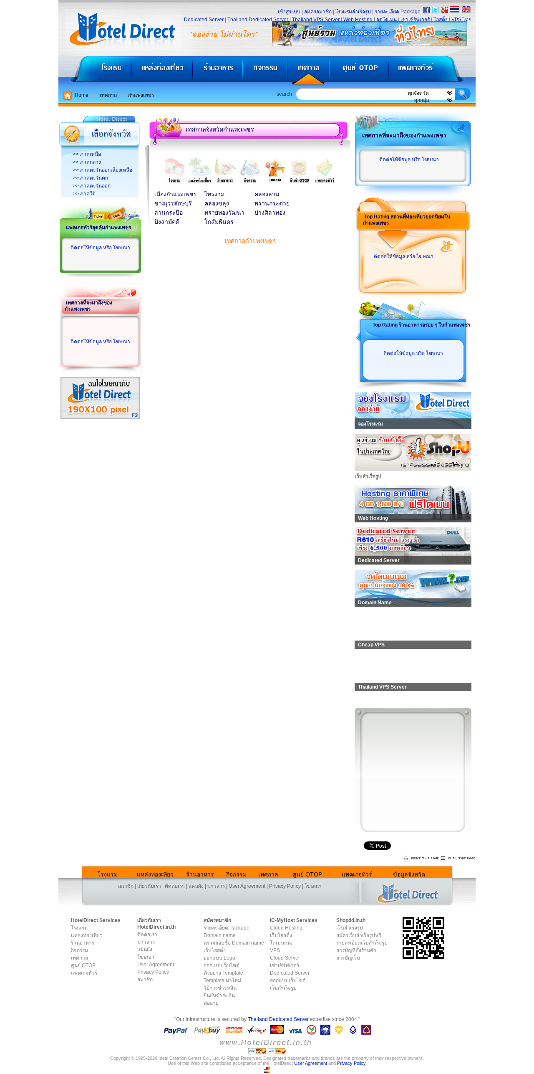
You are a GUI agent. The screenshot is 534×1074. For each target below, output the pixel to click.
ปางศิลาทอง (269, 213)
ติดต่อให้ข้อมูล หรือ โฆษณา (100, 248)
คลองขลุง (216, 203)
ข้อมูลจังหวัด (409, 874)
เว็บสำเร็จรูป (283, 988)
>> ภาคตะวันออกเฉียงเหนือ (102, 170)
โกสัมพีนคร (219, 222)
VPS (275, 950)
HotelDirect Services (96, 920)
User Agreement (247, 886)
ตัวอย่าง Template (223, 973)
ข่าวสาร (216, 886)
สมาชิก (126, 886)
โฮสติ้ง (440, 20)
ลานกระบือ (168, 213)
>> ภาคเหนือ (87, 154)
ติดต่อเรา (175, 886)
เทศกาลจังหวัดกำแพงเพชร (220, 129)
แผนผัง (196, 886)
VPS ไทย (461, 20)
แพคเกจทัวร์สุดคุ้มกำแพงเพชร (98, 228)
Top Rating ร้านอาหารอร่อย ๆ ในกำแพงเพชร (421, 325)
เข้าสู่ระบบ (289, 12)
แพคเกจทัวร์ (431, 71)
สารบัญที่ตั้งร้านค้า (356, 950)
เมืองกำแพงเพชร (175, 194)
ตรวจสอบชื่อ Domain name (234, 943)
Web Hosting (358, 20)
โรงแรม (94, 71)
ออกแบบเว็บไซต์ (221, 965)
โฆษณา (313, 886)
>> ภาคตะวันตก (90, 178)
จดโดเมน (386, 20)
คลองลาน (267, 194)
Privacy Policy (285, 886)
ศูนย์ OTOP (359, 71)
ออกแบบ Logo (219, 958)
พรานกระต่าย (272, 203)
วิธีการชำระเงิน (220, 988)
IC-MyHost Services (293, 920)
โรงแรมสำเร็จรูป (353, 12)
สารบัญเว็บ (348, 958)
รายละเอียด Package (398, 12)
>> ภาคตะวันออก (92, 186)
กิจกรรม (266, 71)
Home (81, 95)
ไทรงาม (214, 194)
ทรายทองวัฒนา (224, 213)
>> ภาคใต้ (84, 194)
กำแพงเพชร (141, 95)
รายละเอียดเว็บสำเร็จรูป (362, 943)
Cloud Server (285, 958)
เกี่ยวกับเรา (149, 886)
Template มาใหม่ (222, 980)
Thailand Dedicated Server (257, 20)
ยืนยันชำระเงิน (219, 995)
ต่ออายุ (211, 1003)
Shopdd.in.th (350, 920)
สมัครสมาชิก (318, 12)
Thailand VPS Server (316, 20)
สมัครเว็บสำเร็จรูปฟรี (358, 935)
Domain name (220, 935)
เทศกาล (309, 71)
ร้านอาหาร (218, 71)
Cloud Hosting (286, 928)
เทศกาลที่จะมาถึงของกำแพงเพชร (88, 306)
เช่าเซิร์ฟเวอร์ (415, 20)
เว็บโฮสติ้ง (215, 950)
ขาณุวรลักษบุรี (173, 203)
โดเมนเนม (281, 943)
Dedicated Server (204, 20)
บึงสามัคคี (166, 222)
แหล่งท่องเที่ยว (162, 71)
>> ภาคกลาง (87, 162)
